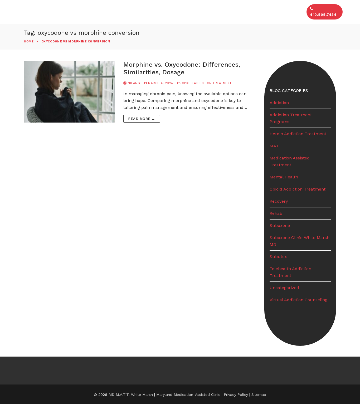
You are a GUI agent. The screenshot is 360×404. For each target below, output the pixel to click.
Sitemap (258, 394)
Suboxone (280, 225)
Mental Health (284, 176)
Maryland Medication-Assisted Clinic (188, 394)
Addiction (279, 102)
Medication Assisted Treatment (290, 161)
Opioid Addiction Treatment (206, 83)
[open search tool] (349, 11)
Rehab (276, 213)
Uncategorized (284, 287)
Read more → (141, 119)
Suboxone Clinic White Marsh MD (299, 241)
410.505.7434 (323, 14)
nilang (133, 83)
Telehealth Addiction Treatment (290, 272)
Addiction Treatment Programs (291, 118)
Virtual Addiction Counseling (298, 299)
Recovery (279, 201)
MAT (274, 145)
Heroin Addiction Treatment (298, 133)
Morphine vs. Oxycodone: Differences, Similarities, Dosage (181, 68)
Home (28, 41)
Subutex (278, 256)
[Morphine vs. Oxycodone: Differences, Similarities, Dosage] (69, 92)
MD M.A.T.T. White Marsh (131, 394)
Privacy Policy (236, 394)
